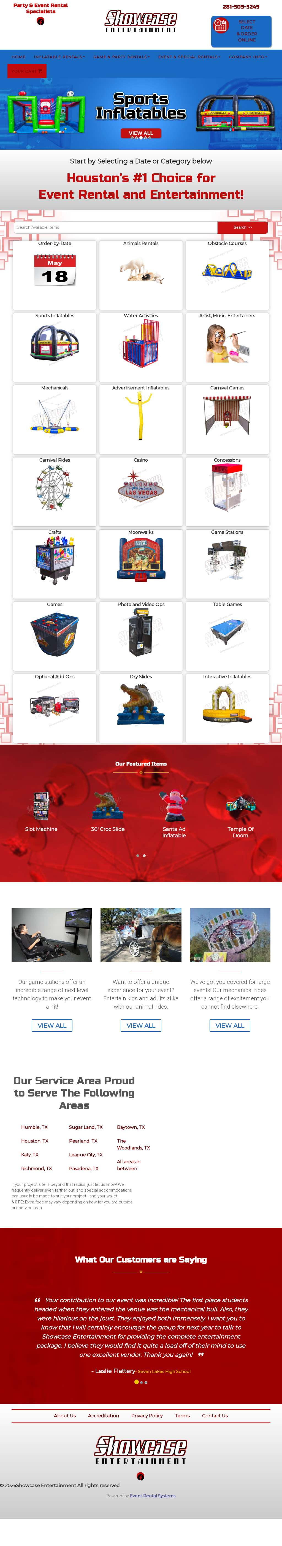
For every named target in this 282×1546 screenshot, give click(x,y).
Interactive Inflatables (227, 676)
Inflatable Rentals (58, 57)
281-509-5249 (241, 7)
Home (19, 57)
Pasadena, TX (84, 1168)
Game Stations (227, 532)
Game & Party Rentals (120, 57)
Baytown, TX (131, 1127)
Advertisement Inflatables (140, 387)
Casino (141, 460)
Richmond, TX (36, 1168)
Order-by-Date (54, 243)
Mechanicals (54, 387)
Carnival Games (227, 387)
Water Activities (141, 315)
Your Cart (25, 71)
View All (52, 1025)
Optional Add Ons (54, 676)
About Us (65, 1415)
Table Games (227, 604)
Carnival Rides (54, 460)
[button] (21, 114)
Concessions (227, 460)
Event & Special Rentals (188, 57)
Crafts (54, 532)
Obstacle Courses (227, 243)
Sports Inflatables (55, 315)
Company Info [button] (247, 57)
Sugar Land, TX (86, 1127)
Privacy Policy (147, 1415)
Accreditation (103, 1415)
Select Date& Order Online (247, 30)
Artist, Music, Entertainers (227, 315)
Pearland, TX (83, 1141)
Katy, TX (30, 1154)
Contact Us (215, 1415)
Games (54, 604)
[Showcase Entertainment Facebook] (40, 21)
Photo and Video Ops (141, 604)
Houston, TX (34, 1141)
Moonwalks (140, 532)
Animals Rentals (140, 243)
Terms (182, 1415)
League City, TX (86, 1154)
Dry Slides (141, 676)
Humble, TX (34, 1127)
